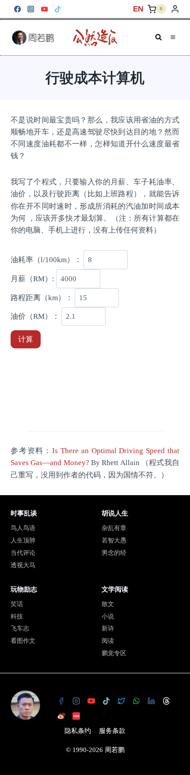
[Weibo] (60, 715)
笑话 (17, 604)
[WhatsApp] (136, 700)
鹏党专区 (114, 653)
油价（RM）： (35, 316)
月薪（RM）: (32, 279)
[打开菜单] (173, 37)
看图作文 (23, 641)
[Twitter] (121, 700)
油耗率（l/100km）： (46, 260)
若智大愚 (114, 540)
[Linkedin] (151, 700)
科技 (17, 616)
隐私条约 (78, 730)
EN (138, 9)
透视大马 (23, 565)
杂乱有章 (114, 528)
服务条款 (112, 730)
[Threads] (166, 700)
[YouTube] (44, 9)
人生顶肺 (23, 540)
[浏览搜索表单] (158, 37)
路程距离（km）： (42, 298)
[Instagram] (31, 9)
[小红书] (76, 715)
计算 (25, 339)
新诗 (108, 628)
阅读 (108, 641)
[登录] (175, 9)
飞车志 (20, 628)
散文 (108, 604)
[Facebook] (17, 9)
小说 (108, 616)
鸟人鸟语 (23, 528)
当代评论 (23, 553)
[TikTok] (58, 9)
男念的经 (114, 553)
